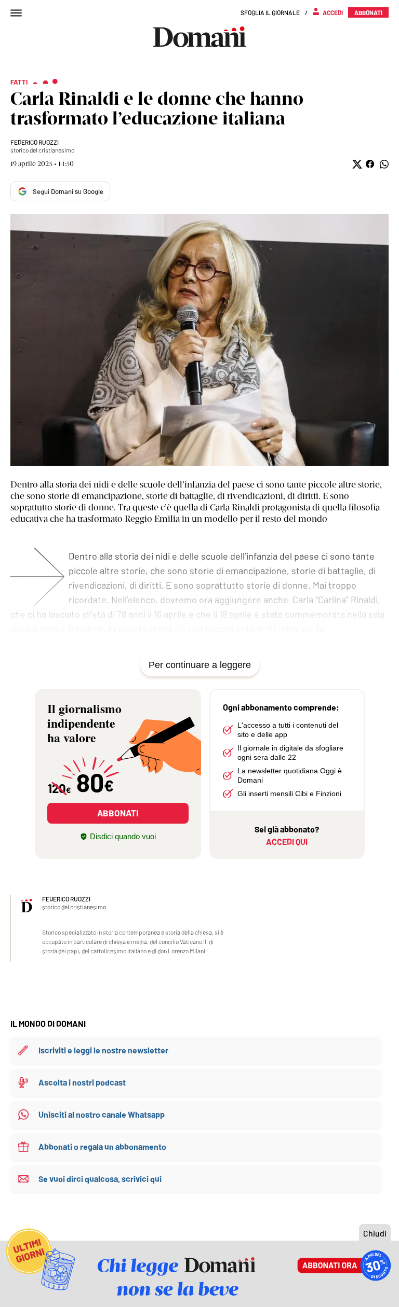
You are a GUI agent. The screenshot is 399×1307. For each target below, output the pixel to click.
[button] (356, 164)
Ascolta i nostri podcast (82, 1082)
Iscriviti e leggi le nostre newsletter (103, 1050)
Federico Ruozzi (34, 142)
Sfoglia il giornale (270, 12)
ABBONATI (117, 813)
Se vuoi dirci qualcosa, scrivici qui (100, 1179)
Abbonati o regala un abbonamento (102, 1146)
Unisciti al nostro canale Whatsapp (101, 1114)
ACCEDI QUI (287, 841)
